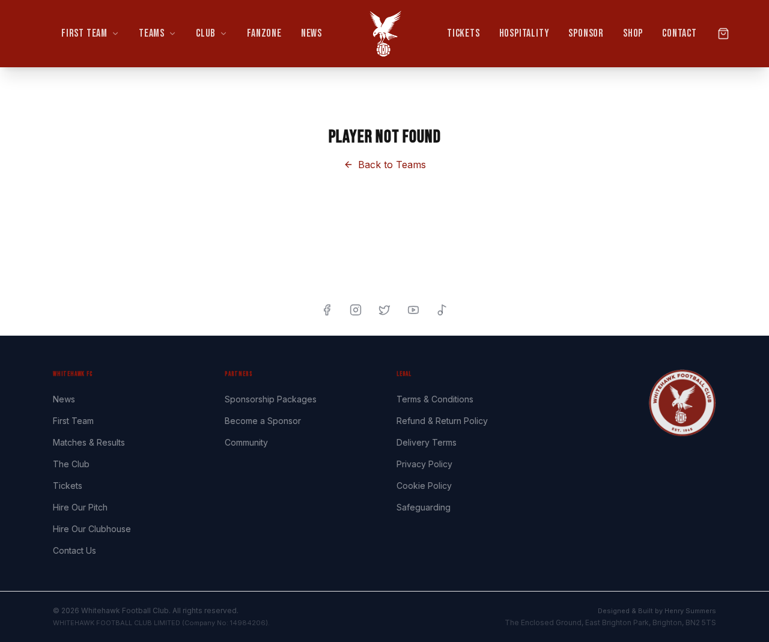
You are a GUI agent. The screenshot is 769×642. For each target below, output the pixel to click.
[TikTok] (442, 310)
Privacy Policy (424, 464)
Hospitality (524, 33)
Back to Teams (392, 165)
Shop (633, 33)
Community (246, 442)
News (311, 33)
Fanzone (264, 33)
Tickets (463, 33)
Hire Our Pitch (80, 507)
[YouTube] (413, 310)
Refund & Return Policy (442, 421)
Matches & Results (89, 442)
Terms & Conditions (435, 399)
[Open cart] (723, 34)
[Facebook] (327, 310)
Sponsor (586, 33)
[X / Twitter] (384, 310)
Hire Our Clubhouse (92, 529)
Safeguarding (424, 507)
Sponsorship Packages (271, 399)
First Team (84, 33)
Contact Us (74, 550)
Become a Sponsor (263, 421)
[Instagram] (356, 310)
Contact (679, 33)
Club (206, 33)
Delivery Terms (427, 442)
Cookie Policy (424, 485)
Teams (152, 33)
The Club (71, 464)
